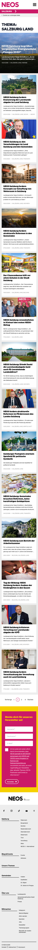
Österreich (24, 820)
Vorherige (8, 699)
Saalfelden (24, 879)
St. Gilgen (23, 882)
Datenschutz (12, 947)
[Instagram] (11, 810)
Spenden (21, 919)
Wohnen (27, 114)
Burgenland (24, 823)
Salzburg (7, 11)
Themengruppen (24, 928)
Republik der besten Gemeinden (25, 931)
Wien (22, 843)
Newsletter (22, 925)
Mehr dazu (6, 76)
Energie (24, 63)
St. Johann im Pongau (27, 885)
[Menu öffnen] (34, 4)
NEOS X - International (27, 846)
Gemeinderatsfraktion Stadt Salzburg (26, 897)
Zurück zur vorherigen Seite (11, 15)
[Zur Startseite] (15, 4)
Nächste (30, 699)
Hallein (23, 877)
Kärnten (23, 826)
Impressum (21, 947)
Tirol (22, 837)
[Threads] (34, 810)
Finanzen (26, 159)
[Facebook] (4, 810)
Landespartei (22, 894)
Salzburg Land (15, 63)
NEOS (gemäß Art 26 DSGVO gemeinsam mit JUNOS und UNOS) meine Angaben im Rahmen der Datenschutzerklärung (20, 758)
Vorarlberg (24, 840)
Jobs (20, 922)
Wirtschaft (27, 426)
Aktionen (23, 858)
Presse (20, 901)
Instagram (22, 910)
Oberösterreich (25, 832)
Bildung (26, 292)
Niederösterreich (26, 829)
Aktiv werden (23, 916)
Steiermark (24, 835)
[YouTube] (26, 810)
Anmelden (10, 782)
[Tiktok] (19, 810)
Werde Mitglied (23, 913)
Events (23, 855)
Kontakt (4, 947)
